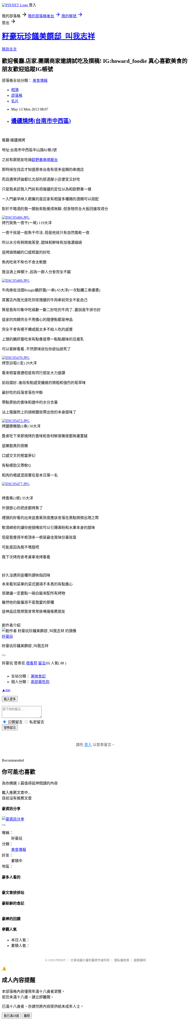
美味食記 (38, 676)
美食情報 (40, 80)
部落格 (16, 95)
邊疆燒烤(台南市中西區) (41, 121)
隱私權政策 (121, 960)
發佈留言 (10, 727)
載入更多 (10, 699)
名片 (15, 101)
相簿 (15, 90)
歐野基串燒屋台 (45, 160)
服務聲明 (140, 960)
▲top (6, 690)
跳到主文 (9, 49)
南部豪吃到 (40, 682)
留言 (42, 663)
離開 (27, 1016)
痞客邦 (31, 663)
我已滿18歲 (11, 1016)
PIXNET (60, 960)
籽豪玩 (7, 636)
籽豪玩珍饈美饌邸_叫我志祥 (48, 36)
